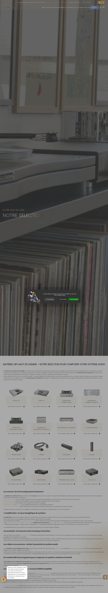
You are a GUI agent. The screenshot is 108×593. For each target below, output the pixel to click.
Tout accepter (74, 299)
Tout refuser (50, 299)
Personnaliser (63, 299)
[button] (101, 2)
